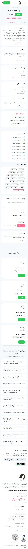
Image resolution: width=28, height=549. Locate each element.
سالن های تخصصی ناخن (19, 509)
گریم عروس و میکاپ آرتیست (19, 506)
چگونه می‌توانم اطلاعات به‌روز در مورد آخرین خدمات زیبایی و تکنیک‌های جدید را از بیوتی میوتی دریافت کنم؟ (14, 419)
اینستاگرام (24, 500)
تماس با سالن (10, 14)
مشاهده (21, 275)
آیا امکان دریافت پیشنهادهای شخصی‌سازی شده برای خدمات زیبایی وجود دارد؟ (14, 435)
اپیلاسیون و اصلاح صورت (19, 513)
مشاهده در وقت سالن (20, 43)
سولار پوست (8, 526)
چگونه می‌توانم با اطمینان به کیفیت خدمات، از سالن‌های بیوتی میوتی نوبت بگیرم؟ (13, 377)
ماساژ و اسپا (22, 520)
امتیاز (24, 222)
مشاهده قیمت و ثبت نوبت (18, 191)
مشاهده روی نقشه (19, 60)
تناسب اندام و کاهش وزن (20, 530)
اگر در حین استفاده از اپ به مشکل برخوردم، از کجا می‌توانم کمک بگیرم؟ (14, 427)
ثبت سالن (7, 3)
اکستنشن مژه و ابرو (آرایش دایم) (18, 516)
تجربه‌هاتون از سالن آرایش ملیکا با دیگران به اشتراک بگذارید (15, 199)
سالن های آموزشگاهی (20, 526)
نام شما (23, 210)
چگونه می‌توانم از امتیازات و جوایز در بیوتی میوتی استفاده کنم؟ (12, 442)
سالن (18, 22)
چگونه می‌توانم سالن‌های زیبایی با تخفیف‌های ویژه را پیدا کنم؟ (13, 398)
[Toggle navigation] (2, 3)
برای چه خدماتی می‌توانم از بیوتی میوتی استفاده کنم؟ (14, 384)
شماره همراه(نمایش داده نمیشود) (18, 215)
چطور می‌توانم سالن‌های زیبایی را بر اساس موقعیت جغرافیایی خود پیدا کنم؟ (12, 362)
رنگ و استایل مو (12, 520)
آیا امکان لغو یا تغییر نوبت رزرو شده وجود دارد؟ (14, 412)
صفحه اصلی (23, 22)
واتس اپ (17, 500)
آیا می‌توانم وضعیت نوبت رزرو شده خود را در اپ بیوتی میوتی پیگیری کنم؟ (13, 406)
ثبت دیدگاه (21, 226)
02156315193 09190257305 (18, 77)
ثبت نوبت (19, 14)
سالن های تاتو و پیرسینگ (19, 523)
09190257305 (21, 73)
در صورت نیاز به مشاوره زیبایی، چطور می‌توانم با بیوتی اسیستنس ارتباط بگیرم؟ (14, 391)
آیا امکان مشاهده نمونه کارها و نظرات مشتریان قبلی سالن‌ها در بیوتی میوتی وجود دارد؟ (13, 369)
